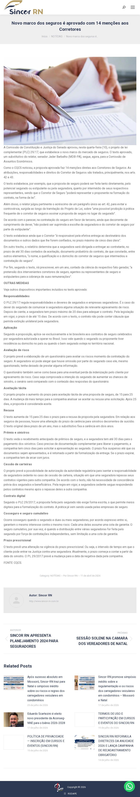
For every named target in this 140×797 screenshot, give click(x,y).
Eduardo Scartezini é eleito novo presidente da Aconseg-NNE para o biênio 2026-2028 (46, 718)
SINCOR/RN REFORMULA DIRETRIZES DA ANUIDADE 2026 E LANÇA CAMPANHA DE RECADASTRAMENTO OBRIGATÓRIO (116, 746)
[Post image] (14, 683)
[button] (129, 786)
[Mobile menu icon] (132, 7)
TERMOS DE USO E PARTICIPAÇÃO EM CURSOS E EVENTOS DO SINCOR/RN (116, 718)
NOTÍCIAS (55, 575)
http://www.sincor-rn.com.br (44, 601)
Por (70, 575)
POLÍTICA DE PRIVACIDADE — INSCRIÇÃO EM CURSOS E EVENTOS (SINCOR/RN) (45, 741)
